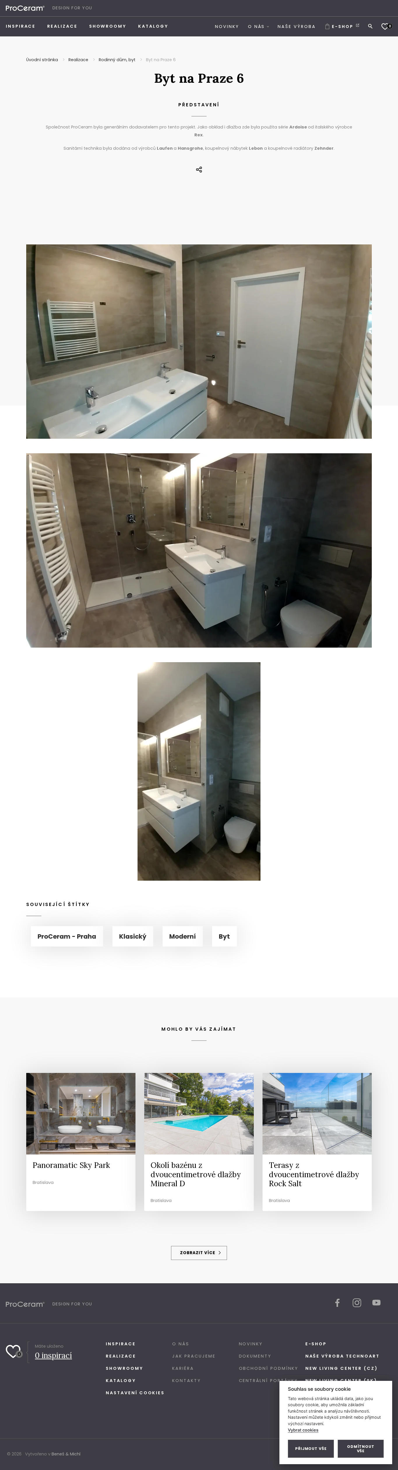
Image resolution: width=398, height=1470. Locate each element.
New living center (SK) (341, 1380)
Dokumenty (255, 1356)
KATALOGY (121, 1380)
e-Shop (316, 1344)
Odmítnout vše (360, 1448)
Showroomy (124, 1368)
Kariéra (183, 1368)
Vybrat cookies (303, 1429)
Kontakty (186, 1380)
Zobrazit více (198, 1253)
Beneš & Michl (66, 1454)
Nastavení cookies (135, 1393)
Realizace (121, 1356)
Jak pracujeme (193, 1356)
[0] (385, 26)
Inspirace (120, 1344)
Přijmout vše (311, 1448)
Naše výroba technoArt (342, 1356)
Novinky (251, 1344)
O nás (180, 1344)
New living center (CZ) (341, 1368)
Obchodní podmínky (269, 1368)
